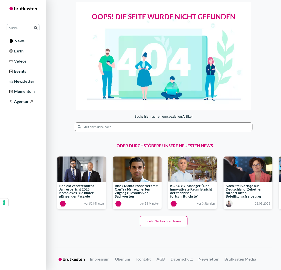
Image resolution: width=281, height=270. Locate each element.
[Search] (35, 27)
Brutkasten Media (240, 259)
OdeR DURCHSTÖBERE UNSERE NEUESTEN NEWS (165, 145)
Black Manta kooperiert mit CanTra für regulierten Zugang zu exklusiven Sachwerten (136, 191)
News (19, 40)
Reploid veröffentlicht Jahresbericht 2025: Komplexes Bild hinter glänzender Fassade (76, 191)
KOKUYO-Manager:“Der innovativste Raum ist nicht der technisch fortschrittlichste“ (191, 191)
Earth (18, 51)
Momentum (24, 91)
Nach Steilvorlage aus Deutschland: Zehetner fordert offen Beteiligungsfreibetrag (244, 191)
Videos (19, 61)
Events (19, 71)
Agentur (21, 101)
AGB (161, 259)
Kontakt (143, 259)
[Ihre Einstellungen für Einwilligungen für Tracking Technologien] (4, 202)
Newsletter (23, 81)
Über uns (123, 259)
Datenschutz (182, 259)
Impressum (99, 259)
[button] (163, 221)
